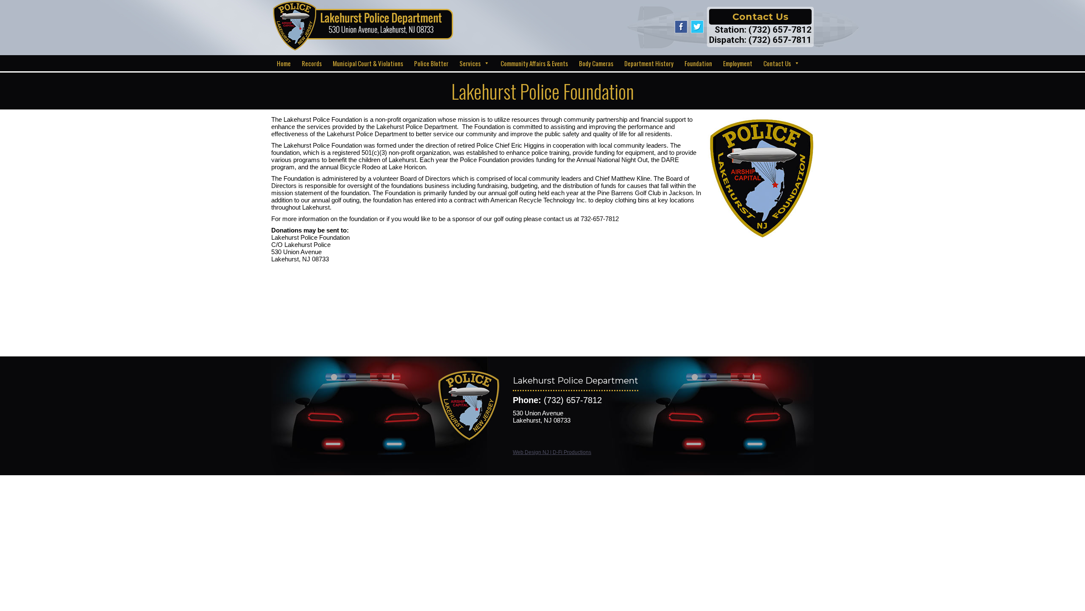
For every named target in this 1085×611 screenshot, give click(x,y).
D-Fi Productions (572, 452)
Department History (648, 63)
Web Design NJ (531, 452)
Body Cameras (596, 63)
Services (470, 63)
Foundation (698, 63)
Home (284, 63)
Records (312, 63)
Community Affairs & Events (534, 63)
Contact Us (777, 63)
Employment (737, 63)
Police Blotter (431, 63)
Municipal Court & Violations (368, 63)
